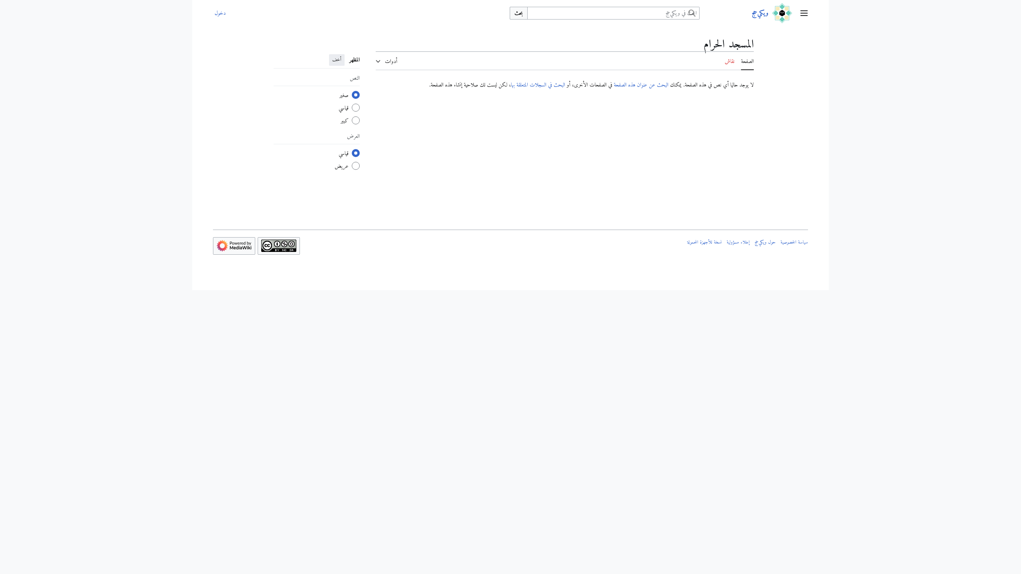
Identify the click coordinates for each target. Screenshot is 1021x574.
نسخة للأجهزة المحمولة (704, 242)
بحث (518, 13)
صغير (344, 95)
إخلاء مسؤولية (738, 242)
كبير (345, 120)
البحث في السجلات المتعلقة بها (538, 84)
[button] (804, 13)
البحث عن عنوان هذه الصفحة (641, 84)
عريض (342, 166)
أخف (336, 59)
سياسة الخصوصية (794, 242)
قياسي (344, 107)
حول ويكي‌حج (765, 242)
